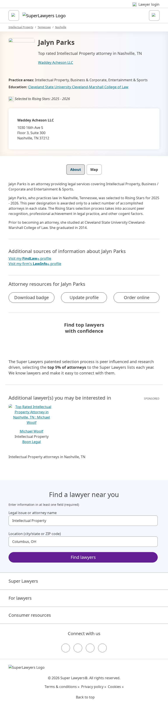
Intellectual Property (21, 27)
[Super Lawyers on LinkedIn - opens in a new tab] (102, 648)
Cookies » (116, 686)
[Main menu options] (14, 15)
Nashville (60, 27)
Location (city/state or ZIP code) (35, 533)
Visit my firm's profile (35, 263)
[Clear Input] (152, 520)
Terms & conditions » (62, 686)
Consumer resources (30, 615)
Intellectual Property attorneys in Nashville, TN (47, 456)
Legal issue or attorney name (33, 512)
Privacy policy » (93, 686)
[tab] (75, 169)
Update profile (84, 297)
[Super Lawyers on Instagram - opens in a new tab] (78, 648)
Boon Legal (31, 441)
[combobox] (83, 520)
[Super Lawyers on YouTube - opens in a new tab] (90, 648)
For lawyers (20, 598)
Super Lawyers (23, 581)
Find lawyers (83, 557)
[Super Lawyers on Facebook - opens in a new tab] (65, 648)
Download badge (31, 297)
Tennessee (44, 27)
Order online (136, 297)
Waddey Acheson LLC (55, 62)
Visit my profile (30, 258)
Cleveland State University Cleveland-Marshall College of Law (78, 87)
